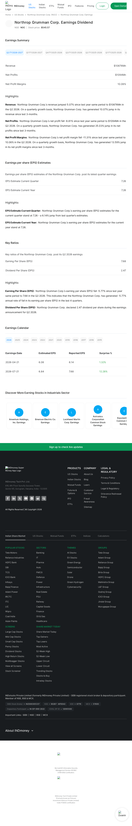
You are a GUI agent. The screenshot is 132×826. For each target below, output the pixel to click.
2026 (9, 340)
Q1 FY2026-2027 (34, 52)
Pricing (90, 6)
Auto (38, 567)
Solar (69, 572)
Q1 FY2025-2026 (114, 52)
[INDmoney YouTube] (25, 498)
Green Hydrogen (75, 582)
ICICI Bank (10, 577)
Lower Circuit (43, 666)
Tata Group (103, 552)
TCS (7, 572)
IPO (69, 6)
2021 (51, 340)
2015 (99, 340)
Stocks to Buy (43, 675)
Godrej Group (104, 592)
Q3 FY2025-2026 (74, 52)
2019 (67, 340)
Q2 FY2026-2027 (15, 52)
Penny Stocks (12, 646)
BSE (38, 715)
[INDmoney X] (19, 498)
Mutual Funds (61, 6)
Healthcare (41, 621)
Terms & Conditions (110, 483)
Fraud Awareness (89, 500)
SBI (7, 567)
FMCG (39, 572)
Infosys (8, 582)
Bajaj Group (103, 567)
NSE (32, 715)
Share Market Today (46, 631)
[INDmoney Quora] (43, 498)
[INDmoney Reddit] (37, 498)
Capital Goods (43, 606)
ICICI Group (103, 596)
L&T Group (103, 587)
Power (39, 582)
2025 (17, 340)
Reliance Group (105, 562)
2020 (59, 340)
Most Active (42, 646)
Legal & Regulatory (110, 488)
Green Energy (74, 562)
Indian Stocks (42, 6)
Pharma (40, 562)
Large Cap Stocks (14, 631)
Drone (70, 577)
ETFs (51, 6)
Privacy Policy (108, 477)
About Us (88, 474)
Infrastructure (43, 587)
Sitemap (88, 507)
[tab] (15, 537)
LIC (7, 606)
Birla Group (103, 572)
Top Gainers (42, 636)
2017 (83, 340)
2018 (75, 340)
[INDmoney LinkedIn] (13, 498)
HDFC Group (104, 577)
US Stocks (32, 6)
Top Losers (41, 641)
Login (102, 6)
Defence (40, 577)
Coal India (10, 616)
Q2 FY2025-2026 (94, 52)
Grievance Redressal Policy (111, 495)
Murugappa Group (107, 606)
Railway (40, 601)
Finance (40, 611)
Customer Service (89, 492)
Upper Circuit (42, 661)
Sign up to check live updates (66, 446)
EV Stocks (72, 557)
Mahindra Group (106, 582)
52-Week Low (43, 656)
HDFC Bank (11, 562)
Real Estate (41, 592)
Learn (87, 485)
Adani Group (104, 557)
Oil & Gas (40, 616)
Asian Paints (11, 621)
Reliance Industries (14, 557)
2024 (25, 340)
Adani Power (11, 592)
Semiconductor (74, 567)
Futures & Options (72, 492)
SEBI (25, 715)
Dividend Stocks (13, 651)
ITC (7, 601)
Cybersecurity (74, 587)
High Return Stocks (14, 656)
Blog (86, 479)
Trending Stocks (44, 671)
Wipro (8, 611)
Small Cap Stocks (14, 641)
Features (79, 6)
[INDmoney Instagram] (31, 498)
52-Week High (43, 651)
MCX (45, 715)
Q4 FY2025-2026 (54, 52)
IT (37, 557)
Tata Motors (11, 552)
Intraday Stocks (44, 680)
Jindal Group (104, 601)
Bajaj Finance (11, 587)
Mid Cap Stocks (13, 636)
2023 (34, 340)
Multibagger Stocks (14, 661)
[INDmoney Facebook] (7, 498)
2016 (91, 340)
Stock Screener (13, 671)
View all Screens (13, 666)
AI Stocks (71, 552)
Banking (40, 552)
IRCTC (8, 596)
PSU (38, 596)
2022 (42, 340)
